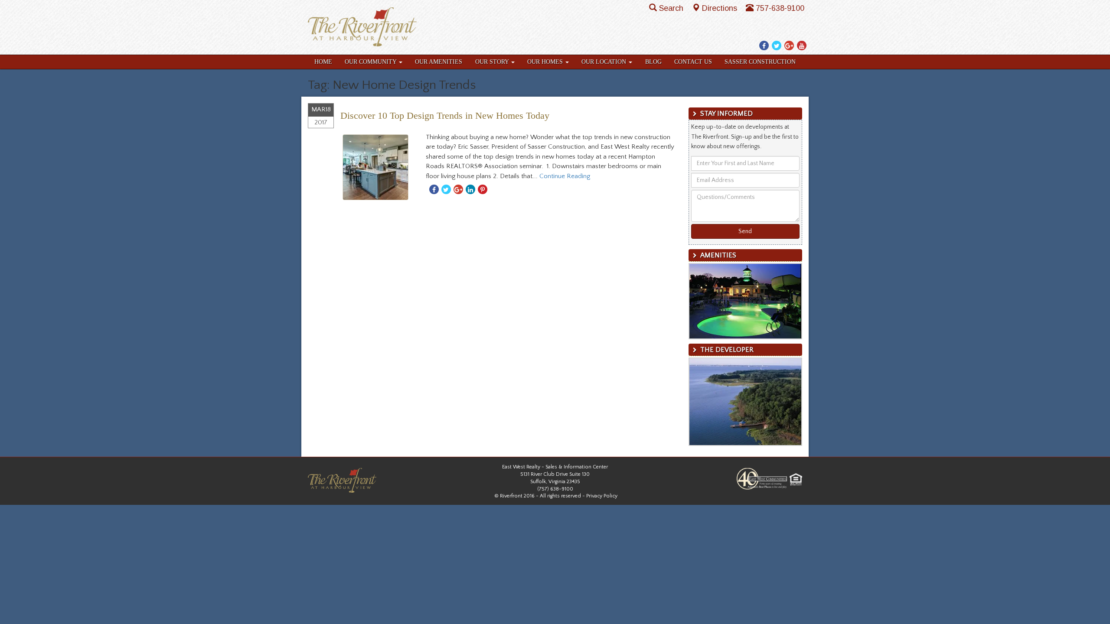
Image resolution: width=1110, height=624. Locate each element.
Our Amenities (438, 61)
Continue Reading (564, 176)
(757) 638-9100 (555, 489)
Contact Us (693, 61)
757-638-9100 (780, 8)
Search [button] (672, 8)
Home (323, 61)
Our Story (492, 61)
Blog (653, 61)
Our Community (371, 61)
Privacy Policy (601, 496)
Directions (720, 8)
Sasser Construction (760, 61)
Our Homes (546, 61)
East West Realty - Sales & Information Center (555, 467)
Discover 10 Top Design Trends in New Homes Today (444, 115)
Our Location (604, 61)
